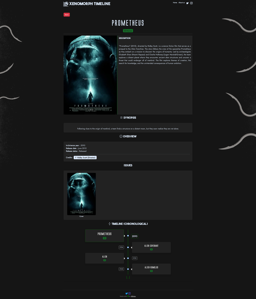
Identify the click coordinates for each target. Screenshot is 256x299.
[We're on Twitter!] (187, 3)
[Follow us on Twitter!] (126, 293)
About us (182, 2)
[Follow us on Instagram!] (129, 293)
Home (175, 2)
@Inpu (133, 296)
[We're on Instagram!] (191, 3)
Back (66, 15)
